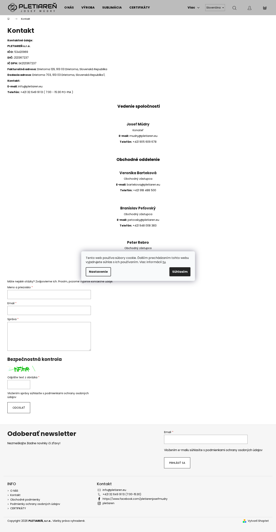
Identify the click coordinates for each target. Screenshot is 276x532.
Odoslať (19, 408)
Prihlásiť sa (177, 463)
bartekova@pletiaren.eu (143, 184)
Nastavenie (98, 272)
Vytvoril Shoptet (258, 521)
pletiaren (108, 503)
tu (164, 262)
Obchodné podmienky (25, 499)
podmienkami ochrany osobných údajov (234, 450)
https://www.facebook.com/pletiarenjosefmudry (135, 499)
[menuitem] (69, 7)
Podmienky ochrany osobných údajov (35, 504)
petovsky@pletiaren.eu (143, 220)
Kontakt (15, 495)
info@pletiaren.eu (114, 490)
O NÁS (14, 491)
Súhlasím (180, 272)
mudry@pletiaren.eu (143, 136)
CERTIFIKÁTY (18, 508)
